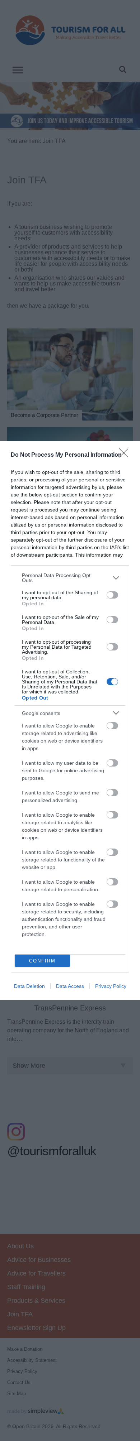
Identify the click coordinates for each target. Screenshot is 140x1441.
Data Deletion (29, 986)
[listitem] (70, 578)
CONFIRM (42, 961)
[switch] (112, 595)
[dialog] (70, 720)
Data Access (70, 986)
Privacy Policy (110, 986)
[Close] (126, 455)
